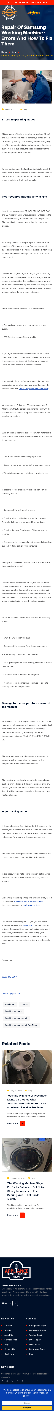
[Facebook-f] (2, 1382)
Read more (12, 1123)
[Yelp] (23, 1382)
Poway (24, 1004)
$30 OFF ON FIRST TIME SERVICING (27, 2)
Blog (14, 52)
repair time (27, 925)
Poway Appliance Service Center (33, 388)
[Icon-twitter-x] (13, 1382)
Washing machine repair (16, 1018)
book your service (31, 905)
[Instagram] (8, 1382)
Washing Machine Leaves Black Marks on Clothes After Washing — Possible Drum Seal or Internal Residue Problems (27, 1101)
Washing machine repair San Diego (21, 1025)
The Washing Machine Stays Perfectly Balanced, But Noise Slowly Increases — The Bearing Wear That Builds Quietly (26, 1191)
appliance (9, 1004)
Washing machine (13, 1011)
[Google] (18, 1382)
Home (4, 52)
